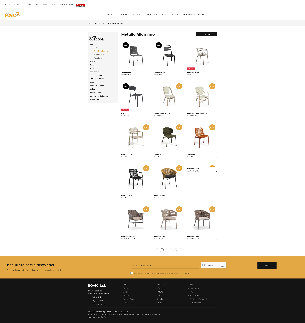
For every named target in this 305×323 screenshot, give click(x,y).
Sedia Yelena (126, 72)
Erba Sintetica (96, 99)
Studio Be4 (102, 317)
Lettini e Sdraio (96, 75)
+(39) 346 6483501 (98, 304)
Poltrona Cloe (126, 154)
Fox (122, 113)
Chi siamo (18, 4)
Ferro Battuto (98, 58)
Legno (96, 47)
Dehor (92, 89)
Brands (201, 15)
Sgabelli (93, 61)
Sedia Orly (158, 154)
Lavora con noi (196, 288)
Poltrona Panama (128, 237)
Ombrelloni (94, 82)
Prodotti (111, 15)
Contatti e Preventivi (66, 4)
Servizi (37, 4)
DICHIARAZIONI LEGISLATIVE (152, 314)
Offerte (52, 4)
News (45, 4)
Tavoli (92, 65)
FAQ (191, 292)
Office (164, 15)
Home (7, 4)
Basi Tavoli (94, 72)
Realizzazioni (189, 15)
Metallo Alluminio (118, 23)
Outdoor (137, 15)
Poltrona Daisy (193, 72)
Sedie (107, 23)
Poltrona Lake (159, 195)
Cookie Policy (106, 314)
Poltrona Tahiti (193, 169)
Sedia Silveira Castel (162, 113)
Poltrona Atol (159, 237)
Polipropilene (99, 54)
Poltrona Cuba (193, 237)
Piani (92, 68)
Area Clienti (196, 302)
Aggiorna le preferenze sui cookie (126, 314)
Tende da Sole (96, 92)
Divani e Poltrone (97, 79)
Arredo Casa (151, 15)
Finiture (175, 15)
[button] (293, 14)
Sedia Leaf (191, 154)
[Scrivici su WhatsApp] (299, 4)
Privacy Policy (93, 314)
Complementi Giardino (99, 96)
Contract (123, 15)
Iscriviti (267, 265)
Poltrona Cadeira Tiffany (197, 113)
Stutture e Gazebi (97, 85)
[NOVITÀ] (202, 165)
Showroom (29, 4)
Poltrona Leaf (126, 195)
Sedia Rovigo (159, 72)
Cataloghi (160, 302)
